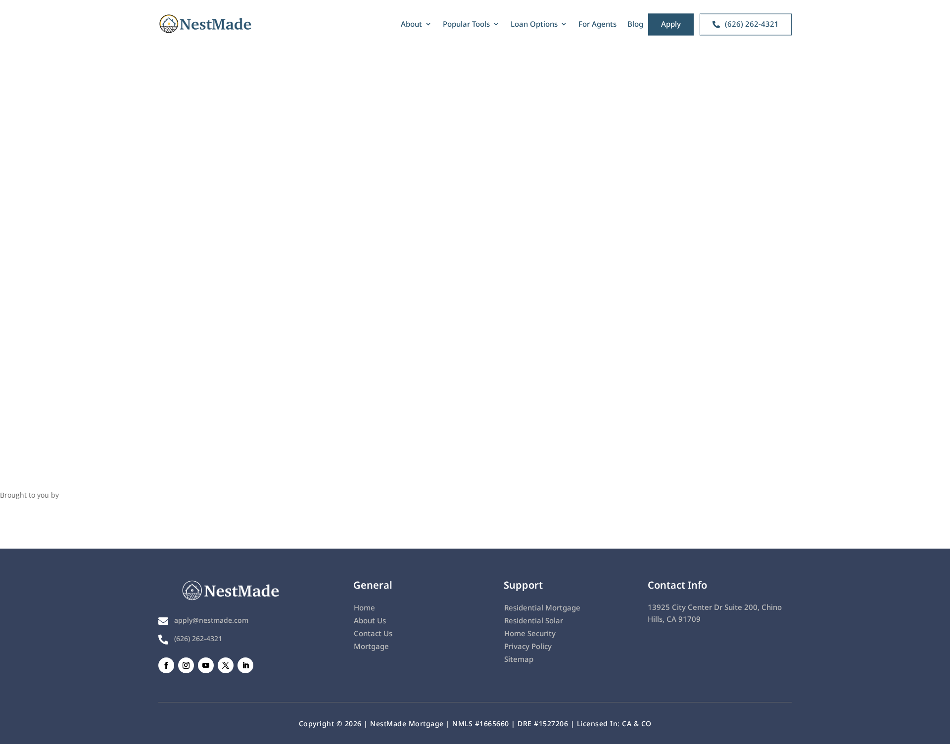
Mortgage (371, 646)
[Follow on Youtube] (206, 665)
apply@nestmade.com (211, 620)
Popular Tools (466, 24)
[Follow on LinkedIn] (245, 665)
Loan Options (534, 24)
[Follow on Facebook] (166, 665)
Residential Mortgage (542, 607)
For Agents (597, 24)
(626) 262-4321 (198, 638)
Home (364, 607)
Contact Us (373, 633)
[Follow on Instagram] (186, 665)
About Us (370, 620)
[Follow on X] (226, 665)
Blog (635, 24)
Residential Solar (533, 620)
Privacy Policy (528, 646)
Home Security (530, 633)
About (411, 24)
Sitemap (518, 659)
